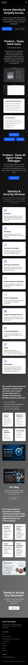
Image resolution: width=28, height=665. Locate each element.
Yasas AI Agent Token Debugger (11, 639)
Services (4, 646)
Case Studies (5, 641)
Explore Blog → (14, 498)
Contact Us (14, 608)
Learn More (14, 178)
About (4, 643)
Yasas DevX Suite (6, 636)
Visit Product (14, 134)
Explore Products (19, 29)
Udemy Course (9, 139)
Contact (4, 650)
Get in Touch (7, 29)
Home (4, 634)
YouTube (20, 139)
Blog (3, 648)
